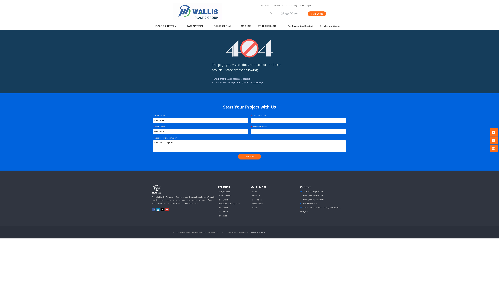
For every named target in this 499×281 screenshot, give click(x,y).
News (254, 207)
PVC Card (223, 216)
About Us (265, 5)
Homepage (258, 82)
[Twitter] (291, 13)
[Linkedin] (287, 13)
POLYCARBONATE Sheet (229, 203)
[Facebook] (282, 13)
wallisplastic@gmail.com (313, 191)
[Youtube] (295, 13)
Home (254, 191)
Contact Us (278, 5)
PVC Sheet (223, 207)
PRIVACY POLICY (258, 232)
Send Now (249, 156)
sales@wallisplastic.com (313, 195)
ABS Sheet (223, 211)
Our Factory (292, 5)
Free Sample (305, 5)
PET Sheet (223, 200)
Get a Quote (317, 13)
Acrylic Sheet (224, 191)
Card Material (225, 195)
